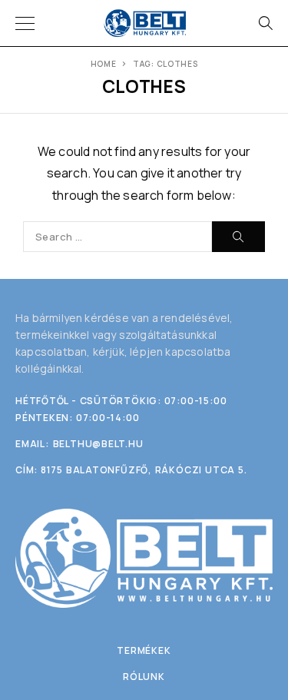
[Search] (265, 23)
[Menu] (25, 23)
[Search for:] (117, 236)
